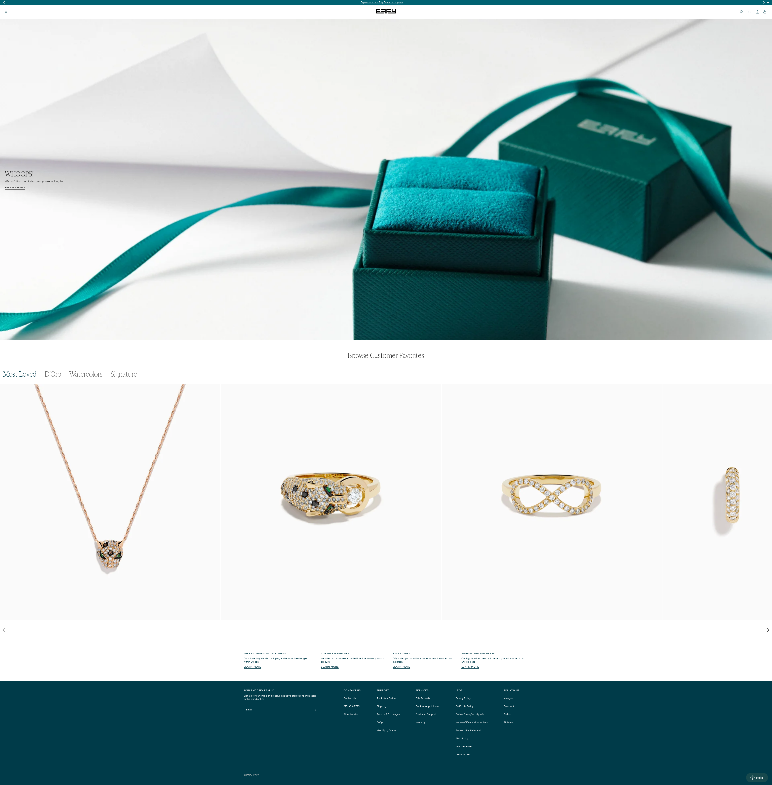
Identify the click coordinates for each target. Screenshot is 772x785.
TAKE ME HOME (15, 187)
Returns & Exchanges (388, 714)
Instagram (509, 698)
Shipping (381, 706)
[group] (386, 2)
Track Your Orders (386, 698)
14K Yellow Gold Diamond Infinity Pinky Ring (474, 617)
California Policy (464, 706)
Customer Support (426, 714)
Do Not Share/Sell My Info (470, 714)
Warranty (420, 722)
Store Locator (351, 714)
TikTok (507, 714)
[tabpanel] (386, 509)
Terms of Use (463, 754)
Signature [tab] (124, 374)
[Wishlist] (749, 11)
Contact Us (350, 698)
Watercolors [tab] (86, 374)
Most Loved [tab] (20, 374)
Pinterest (508, 722)
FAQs (380, 722)
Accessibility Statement (468, 730)
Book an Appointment (427, 706)
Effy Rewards (423, 698)
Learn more (252, 666)
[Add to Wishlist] (214, 395)
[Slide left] (4, 630)
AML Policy (462, 738)
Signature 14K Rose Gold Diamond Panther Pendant (37, 617)
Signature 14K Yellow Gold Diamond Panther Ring (257, 617)
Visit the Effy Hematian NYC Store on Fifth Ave (386, 2)
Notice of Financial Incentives (472, 722)
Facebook (509, 706)
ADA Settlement (464, 746)
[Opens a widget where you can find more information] (757, 778)
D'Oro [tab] (53, 374)
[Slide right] (768, 630)
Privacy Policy (463, 698)
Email (249, 709)
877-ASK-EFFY (352, 706)
